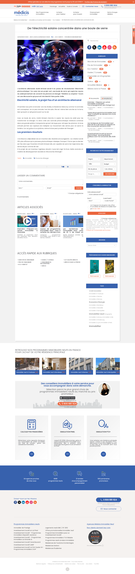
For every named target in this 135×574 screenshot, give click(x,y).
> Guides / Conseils (47, 259)
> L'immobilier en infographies (45, 262)
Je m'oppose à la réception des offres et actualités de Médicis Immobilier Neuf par (103, 207)
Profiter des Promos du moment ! (96, 2)
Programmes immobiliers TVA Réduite (59, 538)
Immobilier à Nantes (95, 296)
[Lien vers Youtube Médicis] (104, 47)
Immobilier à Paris (106, 322)
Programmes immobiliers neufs (27, 524)
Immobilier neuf (96, 314)
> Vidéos (43, 265)
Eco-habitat (59, 37)
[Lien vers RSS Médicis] (114, 47)
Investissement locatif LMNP (24, 545)
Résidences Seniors (52, 546)
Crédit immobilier (95, 291)
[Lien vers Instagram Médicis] (109, 47)
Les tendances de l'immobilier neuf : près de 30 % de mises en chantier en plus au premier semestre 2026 (101, 124)
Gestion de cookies (70, 564)
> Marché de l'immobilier (25, 259)
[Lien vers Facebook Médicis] (89, 47)
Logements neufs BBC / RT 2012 (56, 528)
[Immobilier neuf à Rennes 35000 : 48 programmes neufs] (81, 366)
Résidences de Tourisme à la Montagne (59, 543)
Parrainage (53, 6)
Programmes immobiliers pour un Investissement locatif (57, 534)
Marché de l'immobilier (99, 61)
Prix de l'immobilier (97, 65)
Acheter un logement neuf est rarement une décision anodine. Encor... (27, 236)
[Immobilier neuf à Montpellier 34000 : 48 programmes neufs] (108, 366)
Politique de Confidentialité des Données (98, 230)
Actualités (62, 6)
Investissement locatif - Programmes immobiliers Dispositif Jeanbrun (27, 534)
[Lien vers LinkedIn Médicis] (99, 47)
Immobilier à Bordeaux (96, 305)
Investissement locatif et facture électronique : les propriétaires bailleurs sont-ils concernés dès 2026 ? (101, 136)
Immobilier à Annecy (95, 317)
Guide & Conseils (72, 6)
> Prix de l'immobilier (24, 262)
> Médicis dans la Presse (71, 262)
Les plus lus (107, 98)
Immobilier (28, 158)
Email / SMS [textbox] (96, 209)
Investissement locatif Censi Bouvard (27, 542)
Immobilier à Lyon (94, 322)
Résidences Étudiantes (53, 548)
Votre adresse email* (93, 192)
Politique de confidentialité (55, 564)
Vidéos (92, 81)
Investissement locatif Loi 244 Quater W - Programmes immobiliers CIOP (29, 548)
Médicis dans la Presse (99, 89)
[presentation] (19, 220)
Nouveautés (94, 98)
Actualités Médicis (97, 85)
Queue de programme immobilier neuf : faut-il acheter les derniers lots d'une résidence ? (102, 114)
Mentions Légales (41, 564)
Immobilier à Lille (108, 317)
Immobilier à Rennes (95, 299)
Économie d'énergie (41, 158)
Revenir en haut (67, 569)
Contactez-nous (69, 398)
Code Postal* (107, 198)
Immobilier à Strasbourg (96, 320)
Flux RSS (96, 564)
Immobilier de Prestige (22, 528)
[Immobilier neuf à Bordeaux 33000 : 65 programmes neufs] (54, 366)
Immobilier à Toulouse (96, 294)
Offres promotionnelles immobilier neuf (59, 530)
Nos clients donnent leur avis (98, 528)
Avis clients (89, 564)
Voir (31, 454)
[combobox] (94, 159)
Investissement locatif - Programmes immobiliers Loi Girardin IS (27, 538)
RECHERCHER (109, 174)
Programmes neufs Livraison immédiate (59, 540)
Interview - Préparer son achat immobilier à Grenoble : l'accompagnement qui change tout (101, 103)
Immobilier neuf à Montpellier (107, 372)
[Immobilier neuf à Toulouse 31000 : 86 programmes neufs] (27, 366)
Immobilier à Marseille (96, 308)
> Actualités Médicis (70, 259)
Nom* (89, 198)
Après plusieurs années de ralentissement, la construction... (73, 236)
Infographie (108, 314)
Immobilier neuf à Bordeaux (54, 372)
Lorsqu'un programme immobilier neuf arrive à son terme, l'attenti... (50, 236)
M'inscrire (101, 213)
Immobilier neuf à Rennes (81, 372)
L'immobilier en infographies (99, 77)
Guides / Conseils (97, 72)
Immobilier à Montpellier (97, 310)
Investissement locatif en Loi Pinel (26, 530)
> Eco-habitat (22, 264)
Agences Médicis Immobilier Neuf (100, 524)
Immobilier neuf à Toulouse (27, 372)
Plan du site (80, 564)
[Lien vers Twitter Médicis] (94, 47)
